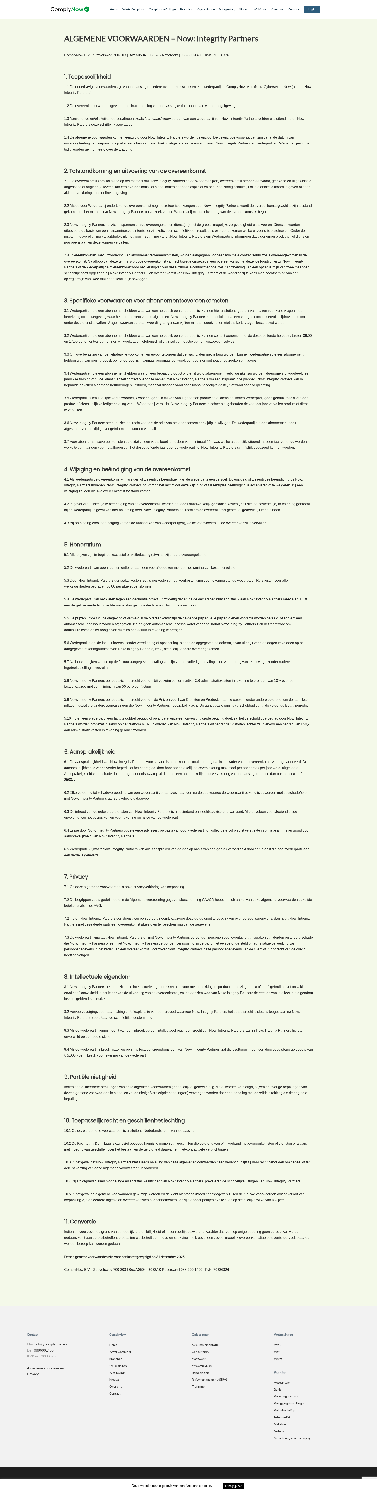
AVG (277, 1345)
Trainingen (199, 1386)
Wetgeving (117, 1372)
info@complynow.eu (51, 1344)
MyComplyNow (202, 1366)
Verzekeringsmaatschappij (292, 1438)
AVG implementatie (205, 1345)
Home (113, 1345)
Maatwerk (199, 1359)
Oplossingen (118, 1366)
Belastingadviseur (286, 1396)
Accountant (282, 1382)
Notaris (279, 1431)
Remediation (200, 1372)
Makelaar (280, 1424)
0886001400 (44, 1350)
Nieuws (114, 1379)
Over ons (115, 1386)
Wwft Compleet (120, 1352)
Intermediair (282, 1417)
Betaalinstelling (284, 1410)
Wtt (277, 1352)
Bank (277, 1389)
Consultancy (200, 1352)
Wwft (278, 1359)
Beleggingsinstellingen (289, 1403)
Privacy (33, 1374)
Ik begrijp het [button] (233, 1486)
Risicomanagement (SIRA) (209, 1379)
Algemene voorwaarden (45, 1368)
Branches (115, 1359)
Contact (115, 1393)
